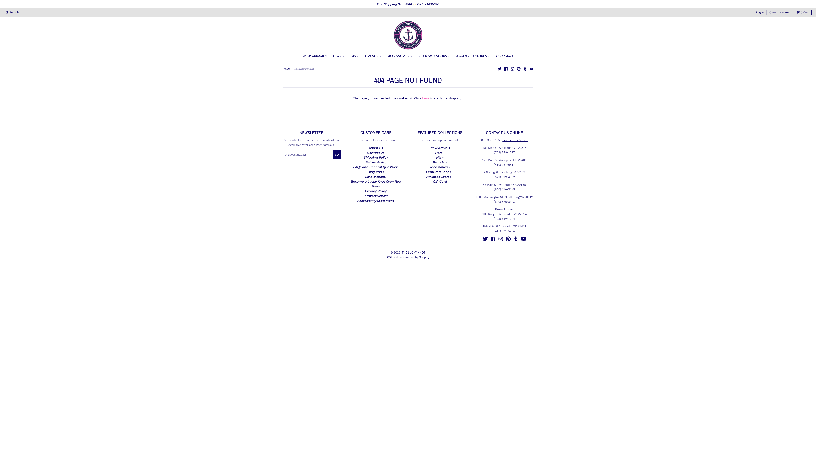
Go (337, 154)
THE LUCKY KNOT (413, 252)
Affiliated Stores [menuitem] (471, 56)
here (425, 98)
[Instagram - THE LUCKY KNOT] (512, 69)
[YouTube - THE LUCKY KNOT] (531, 69)
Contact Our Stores (515, 140)
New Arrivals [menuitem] (315, 56)
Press (376, 186)
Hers (438, 153)
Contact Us (375, 153)
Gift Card (440, 181)
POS (389, 257)
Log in (760, 12)
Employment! (375, 177)
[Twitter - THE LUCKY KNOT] (500, 69)
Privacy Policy (376, 191)
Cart (805, 12)
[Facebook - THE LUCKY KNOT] (506, 69)
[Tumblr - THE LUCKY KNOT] (525, 69)
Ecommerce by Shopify (414, 257)
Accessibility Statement (375, 201)
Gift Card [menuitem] (504, 56)
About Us (376, 148)
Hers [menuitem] (337, 56)
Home (286, 69)
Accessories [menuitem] (398, 56)
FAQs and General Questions (375, 167)
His (438, 157)
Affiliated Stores (438, 177)
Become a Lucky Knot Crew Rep (376, 181)
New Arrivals (440, 148)
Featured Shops (438, 172)
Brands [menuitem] (371, 56)
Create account (779, 12)
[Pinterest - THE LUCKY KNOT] (519, 69)
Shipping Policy (376, 157)
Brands (438, 162)
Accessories (439, 167)
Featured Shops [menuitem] (433, 56)
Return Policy (376, 162)
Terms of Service (375, 196)
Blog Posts (376, 172)
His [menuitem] (353, 56)
